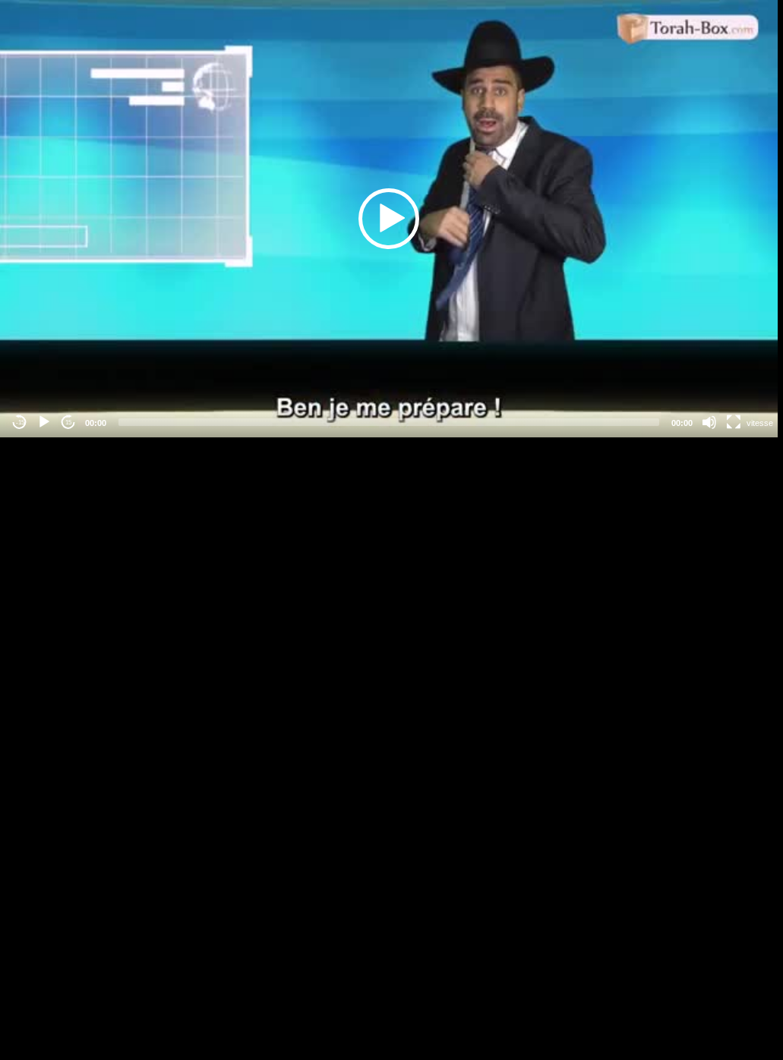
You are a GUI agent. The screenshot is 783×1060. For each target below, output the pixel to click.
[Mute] (709, 422)
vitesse (760, 422)
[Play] (44, 422)
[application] (389, 218)
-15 (20, 422)
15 (68, 422)
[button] (388, 218)
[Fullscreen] (733, 422)
